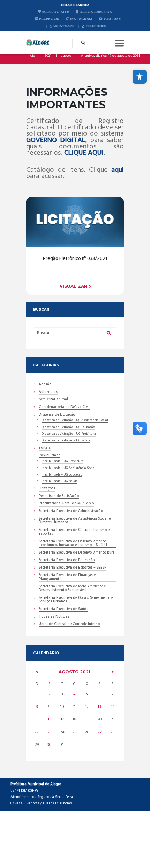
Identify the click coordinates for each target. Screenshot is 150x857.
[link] (140, 77)
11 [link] (74, 706)
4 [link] (74, 694)
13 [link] (99, 706)
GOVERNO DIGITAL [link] (55, 140)
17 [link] (62, 719)
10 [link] (62, 706)
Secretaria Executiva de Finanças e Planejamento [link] (67, 577)
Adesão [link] (45, 385)
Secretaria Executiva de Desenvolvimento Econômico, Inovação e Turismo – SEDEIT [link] (73, 544)
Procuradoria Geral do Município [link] (66, 504)
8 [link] (37, 706)
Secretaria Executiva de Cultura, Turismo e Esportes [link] (74, 532)
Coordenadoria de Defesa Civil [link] (64, 408)
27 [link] (100, 732)
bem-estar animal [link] (53, 400)
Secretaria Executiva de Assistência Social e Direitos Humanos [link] (75, 521)
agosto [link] (66, 56)
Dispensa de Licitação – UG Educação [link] (68, 427)
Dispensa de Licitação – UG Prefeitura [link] (69, 434)
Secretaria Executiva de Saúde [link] (63, 610)
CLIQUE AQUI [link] (84, 153)
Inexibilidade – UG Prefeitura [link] (62, 461)
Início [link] (30, 56)
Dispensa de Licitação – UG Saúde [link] (66, 440)
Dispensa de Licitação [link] (57, 415)
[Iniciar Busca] (81, 42)
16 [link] (49, 719)
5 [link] (87, 694)
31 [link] (62, 744)
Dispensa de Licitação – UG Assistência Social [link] (75, 420)
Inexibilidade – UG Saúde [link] (59, 481)
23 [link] (49, 732)
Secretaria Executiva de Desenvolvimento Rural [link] (77, 553)
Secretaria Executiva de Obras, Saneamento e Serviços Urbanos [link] (76, 600)
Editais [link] (45, 448)
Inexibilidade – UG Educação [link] (62, 475)
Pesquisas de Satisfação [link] (59, 497)
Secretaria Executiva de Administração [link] (71, 512)
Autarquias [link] (48, 393)
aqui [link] (117, 170)
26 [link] (87, 732)
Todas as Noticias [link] (54, 617)
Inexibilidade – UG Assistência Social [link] (69, 468)
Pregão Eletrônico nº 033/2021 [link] (75, 259)
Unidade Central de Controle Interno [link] (69, 625)
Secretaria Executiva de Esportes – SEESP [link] (72, 568)
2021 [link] (48, 56)
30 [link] (49, 744)
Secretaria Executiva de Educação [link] (67, 561)
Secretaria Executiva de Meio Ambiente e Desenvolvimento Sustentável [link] (72, 589)
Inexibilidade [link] (49, 456)
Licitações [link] (47, 489)
